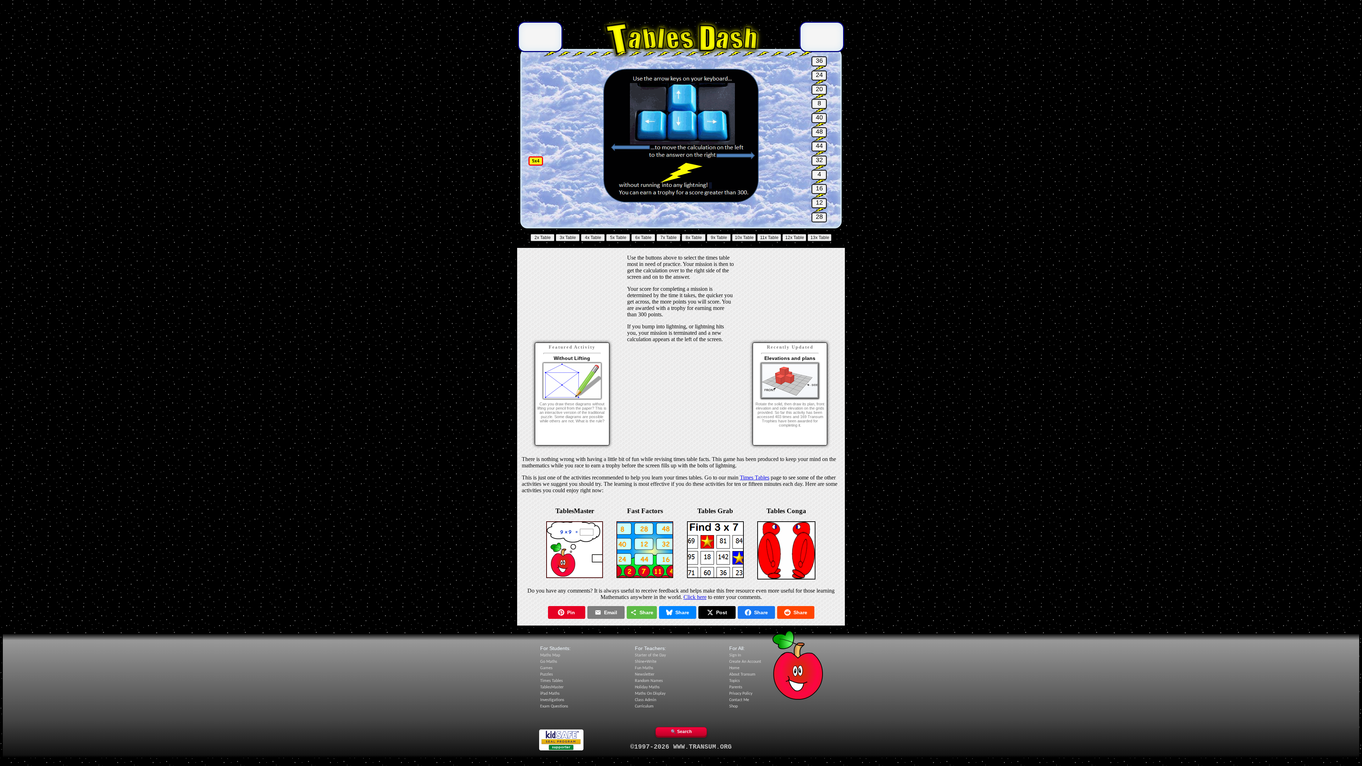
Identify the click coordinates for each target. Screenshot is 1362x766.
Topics (734, 681)
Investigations (552, 700)
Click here (695, 597)
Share (646, 612)
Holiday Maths (647, 687)
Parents (735, 687)
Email (610, 612)
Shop (733, 706)
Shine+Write (646, 662)
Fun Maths (644, 668)
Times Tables (754, 477)
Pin (571, 612)
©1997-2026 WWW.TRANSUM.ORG (681, 746)
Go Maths (548, 662)
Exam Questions (554, 706)
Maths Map (550, 655)
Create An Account (745, 662)
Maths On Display (650, 694)
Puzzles (546, 674)
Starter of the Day (650, 655)
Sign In (735, 655)
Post (721, 612)
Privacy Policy (740, 694)
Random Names (649, 681)
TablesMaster (552, 687)
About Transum (742, 674)
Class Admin (645, 700)
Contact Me (739, 700)
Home (734, 668)
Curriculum (644, 706)
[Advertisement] (681, 12)
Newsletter (644, 674)
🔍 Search (681, 731)
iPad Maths (550, 694)
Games (546, 668)
